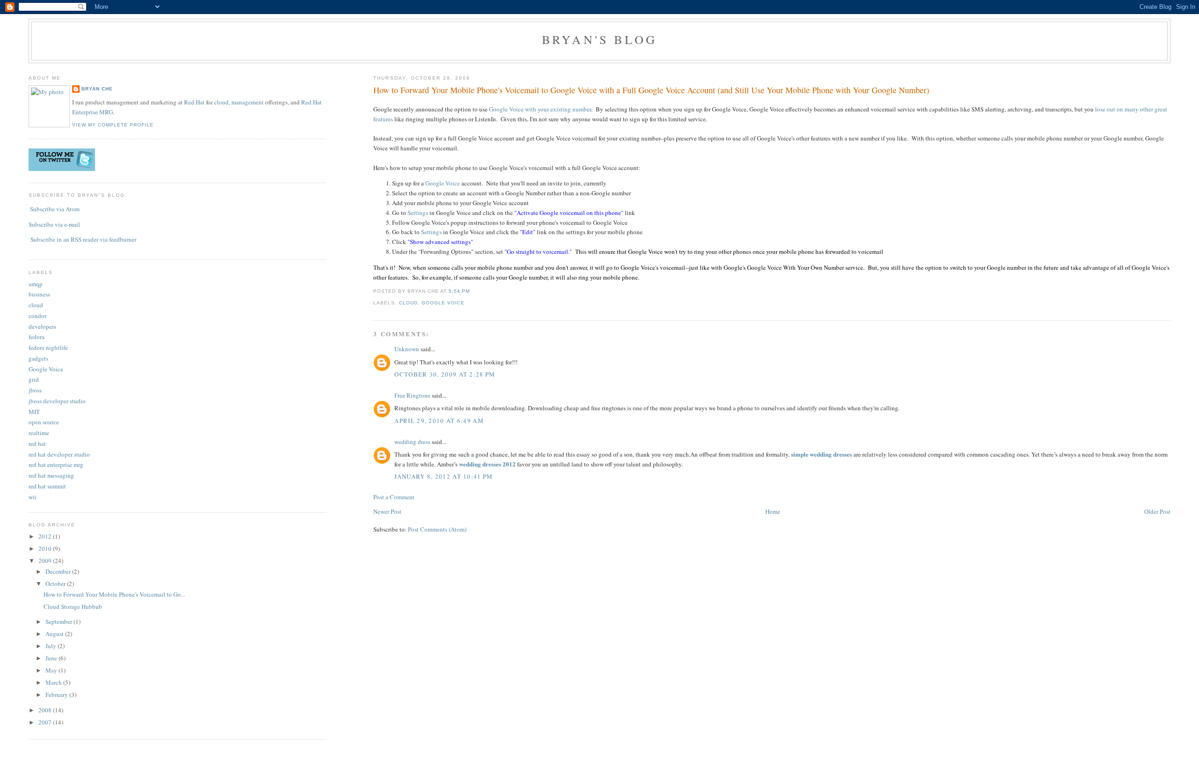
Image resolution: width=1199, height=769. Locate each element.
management (247, 102)
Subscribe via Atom (55, 209)
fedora (36, 337)
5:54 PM (459, 291)
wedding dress (412, 441)
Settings (417, 212)
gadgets (38, 358)
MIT (34, 411)
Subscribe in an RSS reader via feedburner (83, 239)
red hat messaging (51, 475)
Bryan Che (97, 88)
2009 (45, 560)
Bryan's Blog (599, 39)
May (52, 670)
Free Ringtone (412, 395)
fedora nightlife (48, 347)
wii (33, 497)
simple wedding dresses (821, 454)
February (57, 694)
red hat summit (47, 486)
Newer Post (387, 511)
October (56, 583)
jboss (35, 390)
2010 (45, 548)
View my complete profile (113, 124)
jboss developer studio (57, 401)
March (54, 682)
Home (772, 511)
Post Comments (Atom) (437, 529)
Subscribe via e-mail (54, 224)
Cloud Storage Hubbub (73, 606)
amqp (36, 284)
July (51, 646)
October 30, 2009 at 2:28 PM (444, 374)
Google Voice (442, 183)
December (58, 571)
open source (44, 422)
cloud (408, 302)
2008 (45, 710)
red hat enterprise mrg (56, 464)
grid (34, 379)
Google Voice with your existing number (540, 109)
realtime (39, 433)
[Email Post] (473, 291)
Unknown (406, 349)
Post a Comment (393, 497)
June (52, 658)
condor (37, 315)
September (59, 621)
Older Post (1157, 511)
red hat (37, 443)
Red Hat (194, 102)
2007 (45, 722)
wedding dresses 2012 (487, 463)
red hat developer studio (59, 454)
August (55, 633)
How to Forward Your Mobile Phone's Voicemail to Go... (114, 594)
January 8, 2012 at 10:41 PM (443, 476)
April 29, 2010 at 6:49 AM (439, 420)
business (39, 294)
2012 (45, 536)
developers (42, 326)
